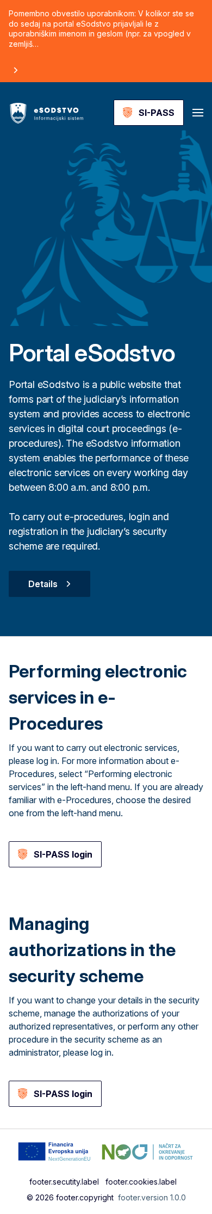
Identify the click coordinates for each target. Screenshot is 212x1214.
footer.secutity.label (64, 1181)
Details (43, 583)
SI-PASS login (63, 854)
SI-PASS (156, 112)
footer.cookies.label (141, 1181)
